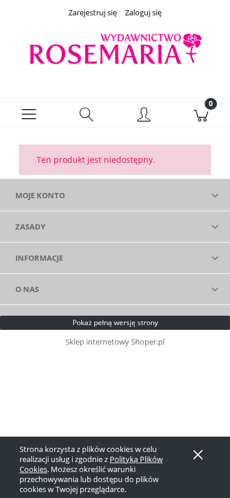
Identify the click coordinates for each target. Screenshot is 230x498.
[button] (29, 112)
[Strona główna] (115, 49)
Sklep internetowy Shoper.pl (115, 341)
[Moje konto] (144, 115)
